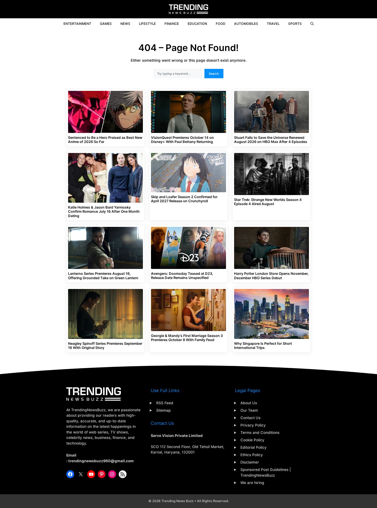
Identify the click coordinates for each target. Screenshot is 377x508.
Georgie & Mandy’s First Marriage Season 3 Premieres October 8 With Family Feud (187, 338)
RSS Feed (164, 403)
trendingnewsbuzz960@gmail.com (101, 461)
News (125, 24)
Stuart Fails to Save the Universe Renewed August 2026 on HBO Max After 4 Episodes (270, 140)
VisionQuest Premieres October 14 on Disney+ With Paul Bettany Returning (182, 140)
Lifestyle (147, 24)
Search (214, 73)
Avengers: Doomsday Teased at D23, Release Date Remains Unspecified (182, 276)
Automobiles (246, 24)
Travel (273, 24)
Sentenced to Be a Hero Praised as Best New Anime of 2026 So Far (105, 140)
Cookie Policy (252, 440)
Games (106, 24)
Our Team (249, 410)
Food (220, 24)
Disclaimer (249, 462)
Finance (172, 24)
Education (197, 24)
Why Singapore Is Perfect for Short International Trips (263, 345)
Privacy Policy (253, 425)
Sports (295, 24)
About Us (248, 403)
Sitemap (163, 410)
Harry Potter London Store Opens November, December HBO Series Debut (271, 276)
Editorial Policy (253, 447)
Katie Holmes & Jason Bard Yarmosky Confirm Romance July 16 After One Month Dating (104, 211)
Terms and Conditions (259, 432)
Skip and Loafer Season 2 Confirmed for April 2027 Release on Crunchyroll (184, 199)
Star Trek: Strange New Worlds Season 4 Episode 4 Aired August (268, 202)
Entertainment (77, 24)
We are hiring (252, 483)
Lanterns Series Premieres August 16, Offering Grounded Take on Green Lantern (103, 276)
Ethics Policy (251, 455)
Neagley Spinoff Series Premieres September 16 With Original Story (105, 345)
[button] (312, 23)
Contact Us (250, 418)
